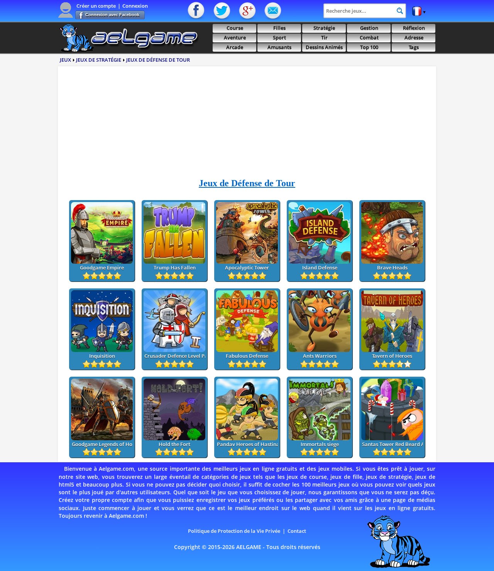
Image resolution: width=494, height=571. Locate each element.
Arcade (234, 47)
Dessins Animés (324, 47)
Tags (414, 47)
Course (235, 28)
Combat (369, 37)
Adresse (413, 37)
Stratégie (324, 28)
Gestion (369, 28)
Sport (279, 37)
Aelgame (128, 37)
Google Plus (247, 10)
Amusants (279, 47)
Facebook (196, 10)
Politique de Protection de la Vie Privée (234, 530)
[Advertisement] (247, 125)
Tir (324, 37)
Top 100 (369, 47)
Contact (272, 10)
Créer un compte (96, 5)
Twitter (222, 10)
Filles (279, 28)
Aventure (235, 37)
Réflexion (414, 28)
